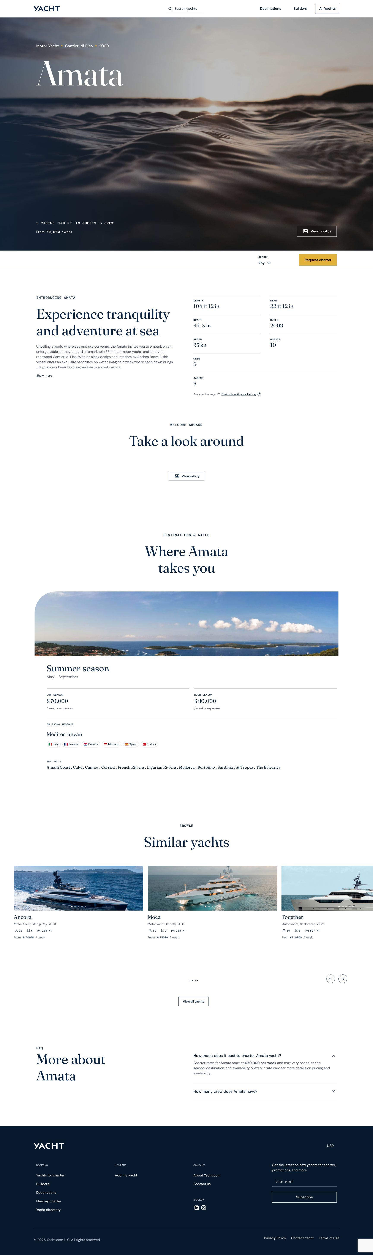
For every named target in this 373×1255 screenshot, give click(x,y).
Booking (42, 1165)
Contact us (202, 1184)
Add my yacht (126, 1175)
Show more (44, 375)
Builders (300, 8)
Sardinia (225, 767)
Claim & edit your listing (238, 394)
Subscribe (304, 1197)
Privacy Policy (275, 1238)
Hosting (120, 1165)
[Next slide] (342, 978)
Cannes (91, 767)
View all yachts (193, 1001)
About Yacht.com (206, 1175)
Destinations (270, 8)
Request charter (318, 260)
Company (199, 1165)
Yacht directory (48, 1210)
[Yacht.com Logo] (47, 8)
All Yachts (327, 8)
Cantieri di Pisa (79, 46)
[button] (19, 886)
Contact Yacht (302, 1238)
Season (263, 257)
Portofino (206, 767)
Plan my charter (48, 1201)
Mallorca (187, 767)
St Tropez (244, 767)
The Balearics (268, 767)
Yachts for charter (50, 1175)
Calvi (77, 767)
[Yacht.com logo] (49, 1146)
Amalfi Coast (58, 767)
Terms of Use (329, 1238)
